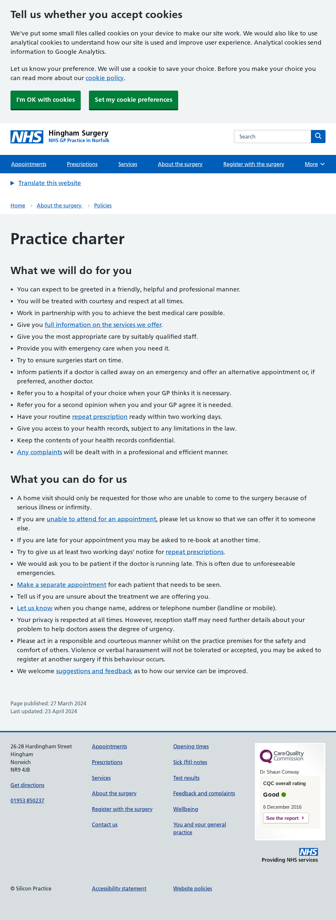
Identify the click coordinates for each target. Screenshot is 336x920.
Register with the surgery (253, 164)
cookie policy (105, 78)
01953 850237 (27, 800)
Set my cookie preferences (133, 99)
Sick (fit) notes (190, 762)
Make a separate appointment (61, 584)
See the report (282, 818)
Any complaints (39, 452)
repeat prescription (100, 416)
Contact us (104, 824)
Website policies (192, 888)
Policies (103, 205)
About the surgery (180, 164)
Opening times (191, 746)
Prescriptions (82, 164)
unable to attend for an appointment (101, 519)
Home (17, 205)
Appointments (28, 164)
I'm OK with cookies (45, 99)
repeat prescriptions (194, 552)
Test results (186, 778)
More (314, 164)
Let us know (34, 608)
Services (127, 164)
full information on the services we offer (103, 325)
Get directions (27, 785)
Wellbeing (185, 809)
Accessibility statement (119, 888)
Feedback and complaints (204, 793)
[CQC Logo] (282, 761)
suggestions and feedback (94, 671)
